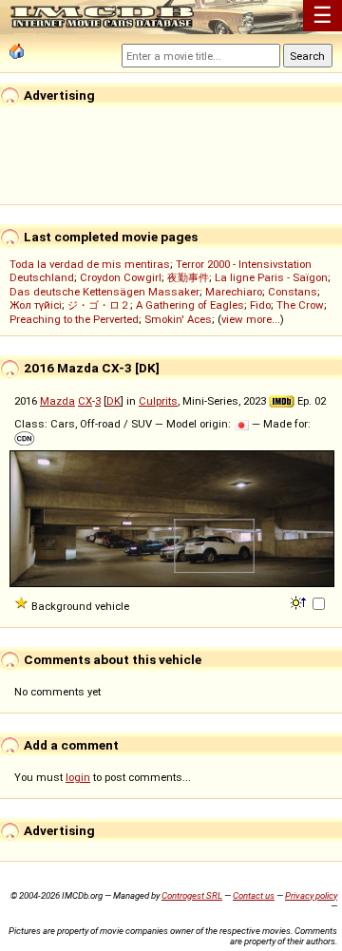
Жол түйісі (36, 305)
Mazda (57, 401)
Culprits (158, 401)
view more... (250, 319)
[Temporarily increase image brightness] (300, 601)
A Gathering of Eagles (190, 305)
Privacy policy (311, 895)
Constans (292, 291)
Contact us (254, 895)
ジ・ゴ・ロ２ (98, 305)
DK (113, 401)
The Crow (300, 305)
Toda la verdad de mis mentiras (90, 264)
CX (85, 401)
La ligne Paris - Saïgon (271, 277)
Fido (260, 305)
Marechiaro (233, 291)
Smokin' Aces (178, 319)
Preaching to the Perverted (74, 319)
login (78, 777)
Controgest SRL (192, 895)
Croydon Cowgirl (121, 277)
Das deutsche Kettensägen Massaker (105, 291)
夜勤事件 (188, 277)
